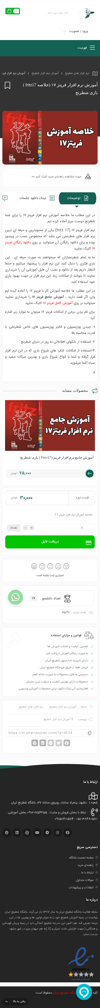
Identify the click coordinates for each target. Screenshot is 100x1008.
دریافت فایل (50, 542)
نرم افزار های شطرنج (77, 73)
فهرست (83, 47)
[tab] (78, 198)
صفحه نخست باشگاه (81, 857)
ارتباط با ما (87, 872)
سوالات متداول (85, 880)
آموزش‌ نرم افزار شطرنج (45, 73)
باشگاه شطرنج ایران (65, 992)
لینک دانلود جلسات (33, 198)
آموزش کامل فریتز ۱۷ (58, 303)
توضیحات (74, 198)
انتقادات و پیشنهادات (81, 887)
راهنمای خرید (86, 865)
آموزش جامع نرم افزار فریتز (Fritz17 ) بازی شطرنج (57, 457)
